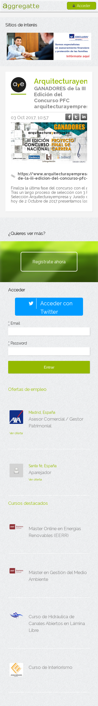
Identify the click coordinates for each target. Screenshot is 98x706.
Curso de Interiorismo (50, 667)
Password (17, 343)
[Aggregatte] (21, 6)
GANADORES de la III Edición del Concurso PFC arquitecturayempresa (63, 97)
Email (14, 323)
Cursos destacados (28, 503)
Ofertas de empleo (27, 389)
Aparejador (40, 472)
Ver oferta (16, 433)
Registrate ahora (49, 261)
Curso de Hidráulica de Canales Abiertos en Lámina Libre (57, 623)
